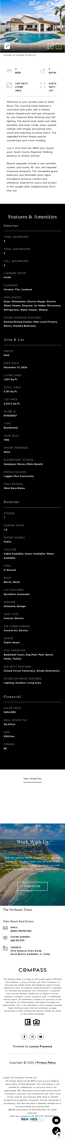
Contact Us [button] (32, 886)
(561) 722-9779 (17, 940)
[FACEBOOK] (24, 1037)
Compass (24, 982)
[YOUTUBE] (41, 1037)
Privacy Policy (46, 1062)
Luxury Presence (40, 1046)
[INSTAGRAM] (32, 1037)
